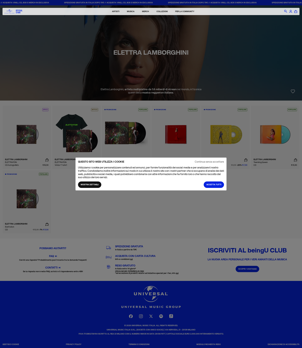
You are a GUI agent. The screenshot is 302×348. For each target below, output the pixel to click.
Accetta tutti (213, 184)
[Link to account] (291, 11)
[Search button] (286, 11)
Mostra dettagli (90, 184)
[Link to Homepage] (13, 11)
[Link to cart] (296, 11)
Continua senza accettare (209, 161)
